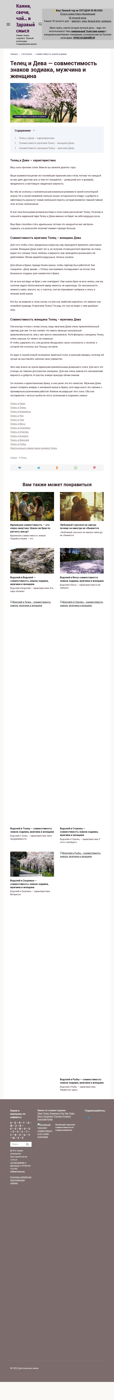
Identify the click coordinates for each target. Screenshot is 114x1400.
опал (84, 21)
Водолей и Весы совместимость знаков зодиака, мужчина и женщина (82, 579)
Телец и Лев (17, 419)
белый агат (94, 21)
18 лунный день (77, 17)
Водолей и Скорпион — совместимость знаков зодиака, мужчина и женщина (29, 884)
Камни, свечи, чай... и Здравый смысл (25, 18)
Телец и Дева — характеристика (36, 138)
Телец (24, 458)
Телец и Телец (18, 407)
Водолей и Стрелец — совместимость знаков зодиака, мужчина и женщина (79, 832)
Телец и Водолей (19, 440)
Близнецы (55, 1113)
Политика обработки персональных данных (20, 1180)
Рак (62, 1113)
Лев (66, 1113)
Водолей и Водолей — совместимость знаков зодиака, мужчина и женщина (29, 581)
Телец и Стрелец (19, 431)
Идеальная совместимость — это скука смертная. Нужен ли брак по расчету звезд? (30, 528)
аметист (76, 21)
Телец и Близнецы (20, 411)
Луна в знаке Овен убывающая (77, 14)
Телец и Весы (17, 423)
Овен (40, 1113)
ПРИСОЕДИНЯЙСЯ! (84, 37)
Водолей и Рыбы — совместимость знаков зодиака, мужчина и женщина (82, 1081)
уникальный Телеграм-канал (88, 31)
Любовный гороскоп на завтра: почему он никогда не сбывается (79, 526)
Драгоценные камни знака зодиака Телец (33, 448)
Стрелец (58, 1116)
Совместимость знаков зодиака (30, 116)
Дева (14, 458)
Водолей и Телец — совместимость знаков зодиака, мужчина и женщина (32, 830)
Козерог (67, 1116)
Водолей (42, 1119)
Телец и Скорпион (20, 427)
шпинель (106, 21)
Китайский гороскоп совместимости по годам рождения (65, 1127)
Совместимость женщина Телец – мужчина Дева (46, 148)
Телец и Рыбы (18, 444)
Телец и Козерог (19, 436)
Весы (40, 1116)
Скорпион (48, 1116)
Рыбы (50, 1119)
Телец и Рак (17, 415)
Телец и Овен (17, 403)
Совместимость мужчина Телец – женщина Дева (46, 143)
